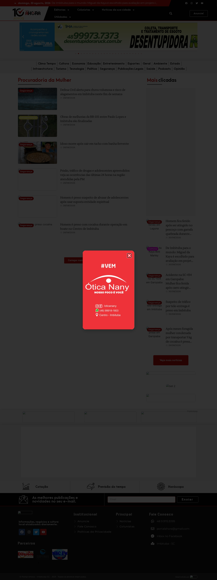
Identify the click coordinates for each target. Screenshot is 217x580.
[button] (129, 255)
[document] (108, 290)
